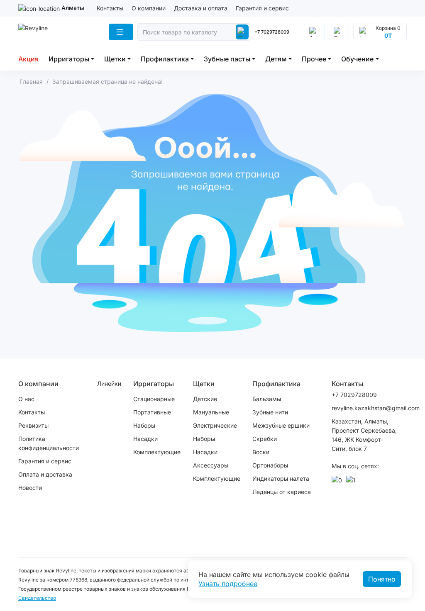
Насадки (145, 438)
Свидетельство (37, 598)
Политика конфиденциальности (48, 443)
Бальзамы (266, 398)
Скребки (264, 438)
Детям (276, 59)
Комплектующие (157, 451)
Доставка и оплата (200, 8)
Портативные (152, 412)
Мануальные (211, 412)
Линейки (109, 383)
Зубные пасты (227, 59)
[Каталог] (121, 32)
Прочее (314, 59)
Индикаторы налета (280, 478)
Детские (205, 398)
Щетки (115, 59)
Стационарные (154, 398)
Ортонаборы (270, 465)
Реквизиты (33, 425)
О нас (26, 398)
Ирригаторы (69, 59)
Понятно (382, 579)
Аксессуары (210, 465)
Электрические (215, 425)
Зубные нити (270, 412)
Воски (260, 451)
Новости (30, 487)
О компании (149, 8)
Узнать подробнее (227, 583)
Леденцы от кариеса (281, 491)
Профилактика (165, 59)
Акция (28, 59)
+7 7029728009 (271, 32)
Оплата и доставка (45, 474)
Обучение (357, 59)
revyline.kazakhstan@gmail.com (365, 407)
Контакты (110, 8)
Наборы (144, 425)
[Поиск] (242, 31)
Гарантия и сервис (262, 8)
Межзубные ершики (281, 425)
